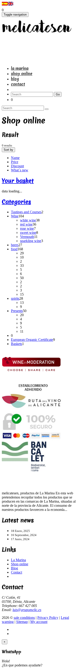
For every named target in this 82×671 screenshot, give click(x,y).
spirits (15, 298)
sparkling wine (30, 241)
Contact (18, 84)
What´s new (19, 170)
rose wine (27, 228)
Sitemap (22, 622)
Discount (17, 166)
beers (14, 245)
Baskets (16, 344)
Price (14, 162)
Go (58, 94)
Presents (17, 311)
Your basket (18, 181)
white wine (28, 220)
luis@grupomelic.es (27, 610)
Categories (16, 202)
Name (15, 158)
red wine (26, 224)
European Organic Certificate (32, 340)
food (14, 249)
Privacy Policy (47, 618)
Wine (14, 216)
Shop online (21, 73)
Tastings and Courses (26, 212)
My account (38, 622)
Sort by (8, 149)
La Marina (19, 68)
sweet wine (28, 232)
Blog (15, 78)
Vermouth (27, 237)
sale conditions (24, 618)
